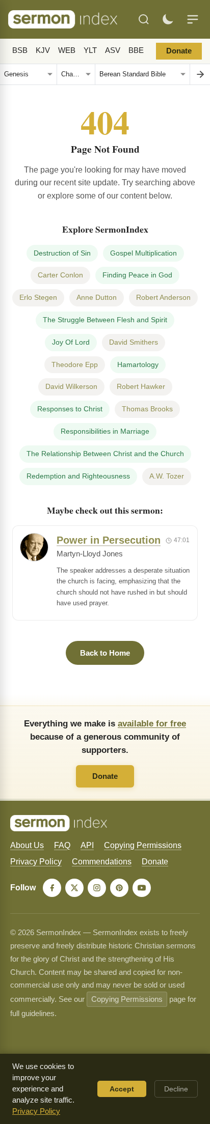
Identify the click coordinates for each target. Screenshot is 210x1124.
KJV (43, 50)
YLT (90, 50)
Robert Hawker (141, 386)
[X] (74, 888)
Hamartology (138, 364)
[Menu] (192, 19)
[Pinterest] (119, 888)
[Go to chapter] (200, 74)
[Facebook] (52, 888)
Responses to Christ (69, 409)
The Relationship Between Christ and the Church (105, 453)
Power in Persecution (109, 540)
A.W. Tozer (166, 476)
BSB (20, 50)
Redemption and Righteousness (78, 476)
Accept (122, 1089)
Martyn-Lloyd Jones (90, 554)
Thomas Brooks (147, 409)
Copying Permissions (142, 845)
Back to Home (105, 653)
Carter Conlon (60, 275)
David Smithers (133, 342)
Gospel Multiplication (143, 253)
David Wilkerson (71, 386)
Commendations (102, 861)
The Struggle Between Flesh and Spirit (105, 320)
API (87, 845)
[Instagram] (97, 888)
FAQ (62, 845)
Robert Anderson (163, 297)
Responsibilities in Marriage (105, 431)
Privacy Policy (36, 861)
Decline (176, 1089)
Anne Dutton (96, 297)
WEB (66, 50)
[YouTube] (142, 888)
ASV (112, 50)
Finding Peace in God (137, 275)
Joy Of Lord (71, 342)
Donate (179, 51)
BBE (136, 50)
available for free (152, 723)
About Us (27, 845)
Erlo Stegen (38, 297)
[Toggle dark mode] (167, 19)
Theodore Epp (74, 364)
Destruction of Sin (62, 253)
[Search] (144, 19)
